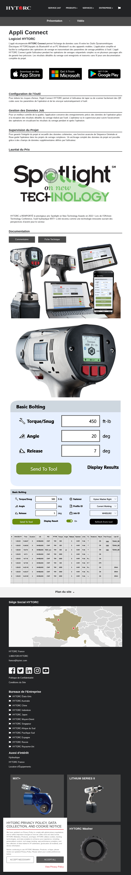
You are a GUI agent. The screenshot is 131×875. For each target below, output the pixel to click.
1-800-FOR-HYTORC (18, 656)
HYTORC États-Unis (21, 696)
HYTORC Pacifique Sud (23, 733)
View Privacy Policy (54, 867)
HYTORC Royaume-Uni (23, 746)
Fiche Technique (52, 239)
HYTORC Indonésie (21, 710)
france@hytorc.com (18, 660)
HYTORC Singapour (21, 724)
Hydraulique (14, 757)
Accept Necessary (20, 860)
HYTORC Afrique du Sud (23, 728)
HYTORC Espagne (21, 737)
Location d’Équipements (20, 766)
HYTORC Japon (19, 714)
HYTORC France (16, 762)
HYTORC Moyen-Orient (23, 719)
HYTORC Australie (21, 701)
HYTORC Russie (20, 742)
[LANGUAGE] (120, 8)
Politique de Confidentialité (21, 678)
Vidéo (80, 20)
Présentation (54, 20)
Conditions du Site (17, 682)
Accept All (50, 860)
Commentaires (22, 239)
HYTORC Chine (19, 705)
